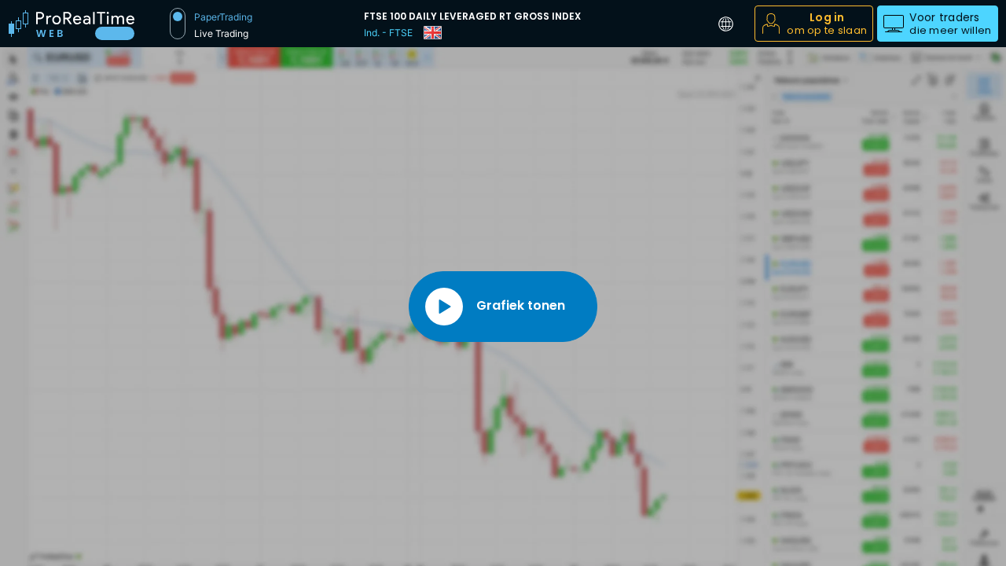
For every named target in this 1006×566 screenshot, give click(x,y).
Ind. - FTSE (388, 33)
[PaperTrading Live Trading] (177, 23)
